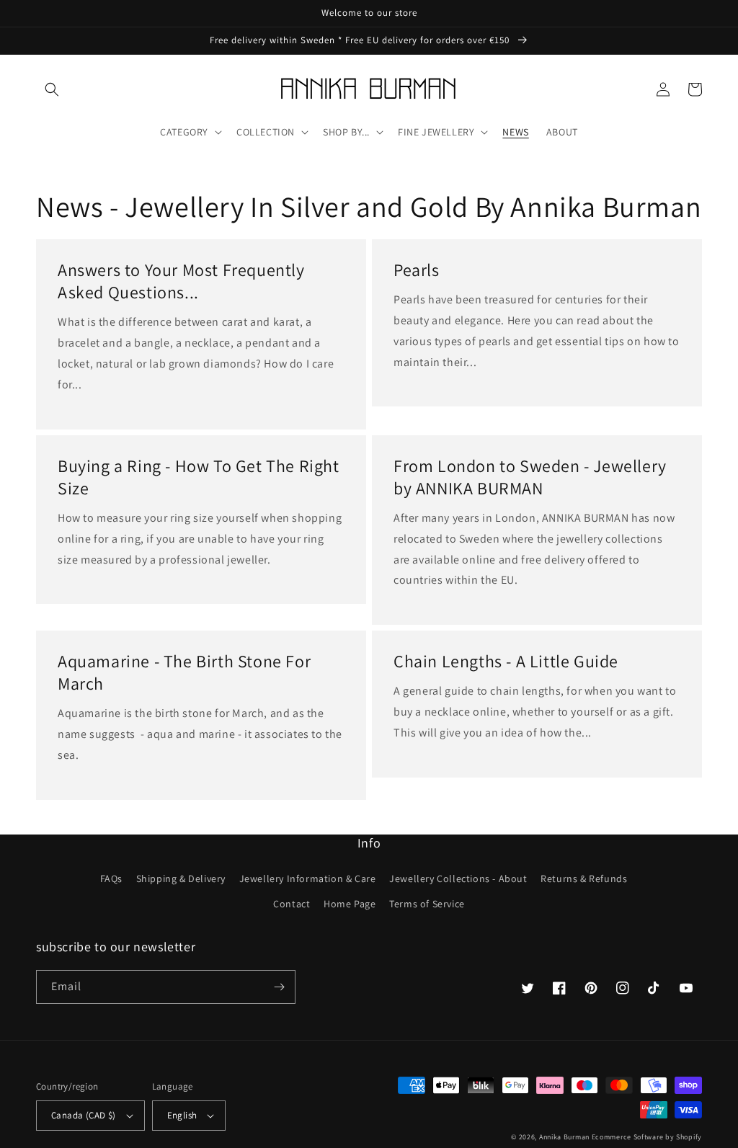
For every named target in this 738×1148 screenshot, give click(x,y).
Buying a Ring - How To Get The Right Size (198, 477)
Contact (291, 903)
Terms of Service (427, 903)
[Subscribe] (279, 987)
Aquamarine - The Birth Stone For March (184, 672)
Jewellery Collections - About (458, 878)
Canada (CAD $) (83, 1115)
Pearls (417, 270)
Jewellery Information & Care (307, 878)
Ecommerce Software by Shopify (647, 1137)
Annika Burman (565, 1137)
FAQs (111, 878)
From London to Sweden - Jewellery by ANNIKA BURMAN (530, 477)
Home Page (349, 903)
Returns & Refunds (584, 878)
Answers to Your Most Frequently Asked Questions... (181, 281)
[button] (52, 89)
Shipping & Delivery (181, 878)
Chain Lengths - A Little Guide (506, 661)
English (182, 1115)
